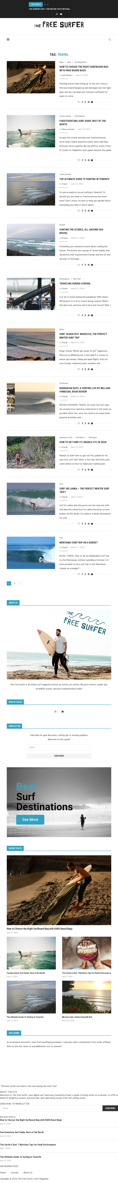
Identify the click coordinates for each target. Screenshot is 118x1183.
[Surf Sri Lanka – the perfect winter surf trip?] (31, 499)
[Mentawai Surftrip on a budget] (31, 553)
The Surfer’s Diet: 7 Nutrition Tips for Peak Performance (86, 973)
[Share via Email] (92, 102)
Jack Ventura (67, 75)
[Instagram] (57, 14)
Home (3, 1172)
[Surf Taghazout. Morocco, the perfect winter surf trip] (31, 344)
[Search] (109, 39)
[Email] (61, 14)
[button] (45, 4)
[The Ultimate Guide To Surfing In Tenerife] (31, 189)
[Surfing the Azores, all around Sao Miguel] (31, 240)
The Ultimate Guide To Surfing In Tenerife (48, 9)
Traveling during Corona (74, 283)
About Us (27, 1172)
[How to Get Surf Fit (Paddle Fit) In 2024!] (31, 452)
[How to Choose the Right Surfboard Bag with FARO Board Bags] (31, 77)
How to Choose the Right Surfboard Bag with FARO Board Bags (40, 928)
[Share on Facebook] (82, 102)
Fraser (64, 184)
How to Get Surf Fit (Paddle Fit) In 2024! (83, 442)
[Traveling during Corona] (31, 294)
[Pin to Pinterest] (89, 102)
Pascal (64, 238)
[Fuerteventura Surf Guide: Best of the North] (31, 131)
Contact (15, 1172)
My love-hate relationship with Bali (77, 1017)
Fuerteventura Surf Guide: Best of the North (26, 973)
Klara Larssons (68, 129)
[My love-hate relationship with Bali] (86, 997)
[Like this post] (79, 102)
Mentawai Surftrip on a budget (78, 542)
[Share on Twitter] (85, 102)
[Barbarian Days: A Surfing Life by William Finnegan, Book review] (31, 398)
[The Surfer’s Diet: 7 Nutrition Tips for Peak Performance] (86, 953)
